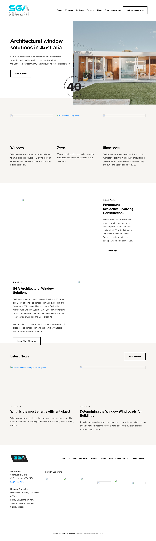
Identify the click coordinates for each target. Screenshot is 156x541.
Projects (90, 10)
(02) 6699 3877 (17, 482)
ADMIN (100, 533)
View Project (112, 250)
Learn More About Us (26, 341)
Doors (59, 10)
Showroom (116, 10)
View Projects (21, 73)
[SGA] (19, 10)
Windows (69, 10)
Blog (107, 10)
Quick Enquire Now (135, 10)
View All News (135, 356)
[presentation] (105, 262)
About (99, 10)
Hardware (79, 10)
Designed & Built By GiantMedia (86, 533)
